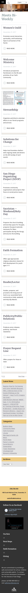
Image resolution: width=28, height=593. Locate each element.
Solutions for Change (11, 140)
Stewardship (10, 109)
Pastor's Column (8, 442)
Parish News (7, 440)
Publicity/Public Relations (12, 317)
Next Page (22, 376)
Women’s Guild (12, 27)
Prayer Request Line (12, 349)
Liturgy (5, 433)
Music (5, 437)
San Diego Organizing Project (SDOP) (12, 176)
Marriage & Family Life (10, 435)
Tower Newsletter (9, 449)
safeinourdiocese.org (12, 583)
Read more (11, 48)
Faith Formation (13, 250)
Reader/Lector (11, 282)
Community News (9, 428)
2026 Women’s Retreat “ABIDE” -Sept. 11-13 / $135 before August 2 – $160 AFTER (13, 402)
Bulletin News (7, 426)
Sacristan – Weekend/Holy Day (12, 211)
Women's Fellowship (10, 453)
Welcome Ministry (8, 61)
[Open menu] (4, 538)
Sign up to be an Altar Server (12, 415)
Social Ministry (8, 444)
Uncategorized (8, 451)
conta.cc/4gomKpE (11, 514)
